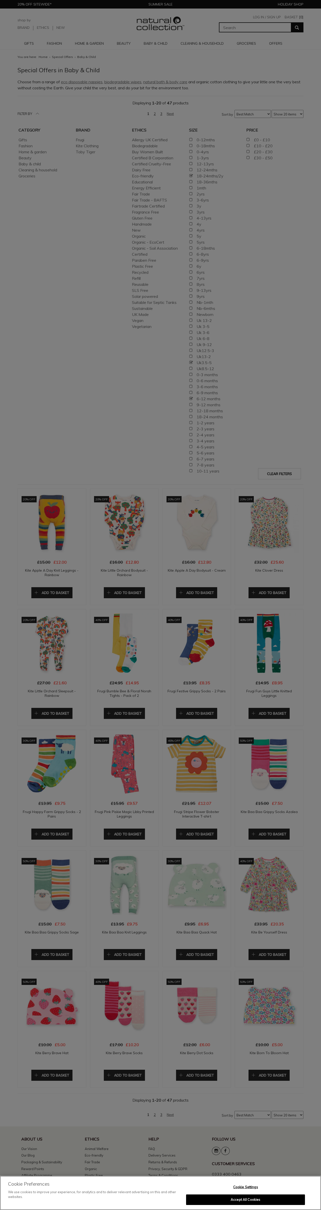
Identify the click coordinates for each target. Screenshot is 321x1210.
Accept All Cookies (245, 1199)
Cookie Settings (245, 1187)
